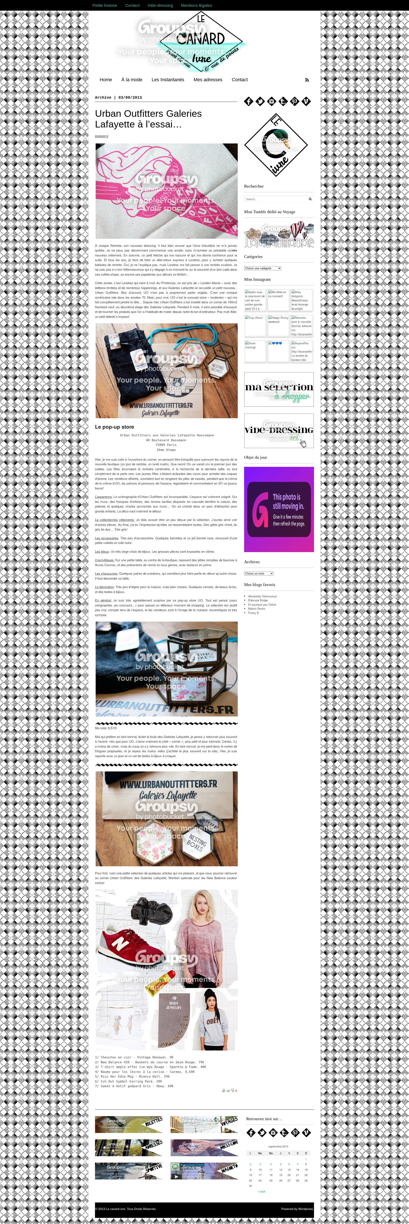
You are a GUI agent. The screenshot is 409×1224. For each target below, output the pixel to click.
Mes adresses (208, 79)
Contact (132, 5)
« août (261, 1191)
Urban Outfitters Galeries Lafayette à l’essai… (148, 119)
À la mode (131, 79)
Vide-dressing (160, 5)
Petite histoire (104, 5)
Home (106, 79)
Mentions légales (196, 5)
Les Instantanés (168, 79)
